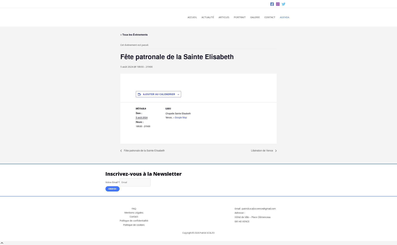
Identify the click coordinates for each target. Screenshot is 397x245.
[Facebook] (272, 4)
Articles (224, 17)
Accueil (192, 17)
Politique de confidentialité (134, 220)
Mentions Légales (133, 212)
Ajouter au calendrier (159, 94)
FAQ (134, 208)
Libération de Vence (262, 150)
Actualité (208, 17)
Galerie (255, 17)
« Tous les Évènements (134, 34)
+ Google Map (180, 117)
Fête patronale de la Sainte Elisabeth (144, 150)
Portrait (240, 17)
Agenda (284, 17)
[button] (290, 4)
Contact (269, 17)
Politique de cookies (134, 224)
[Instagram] (278, 4)
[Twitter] (283, 4)
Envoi (112, 188)
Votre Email (112, 182)
